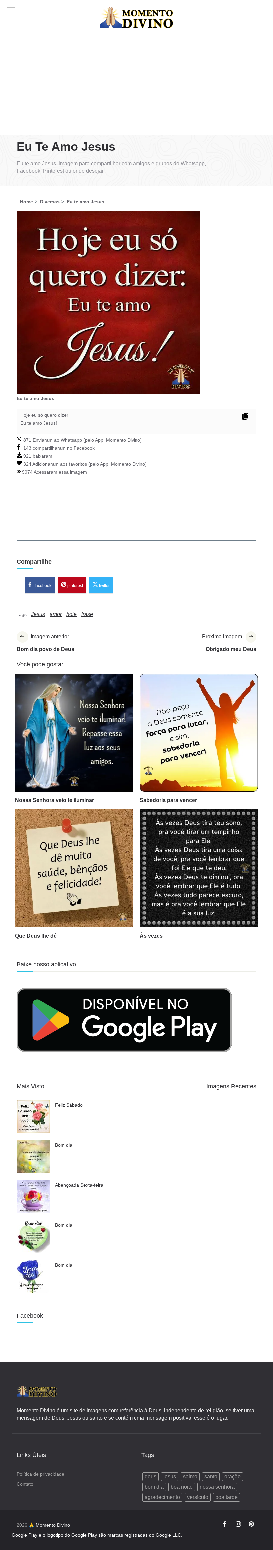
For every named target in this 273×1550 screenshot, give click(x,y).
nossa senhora (217, 1487)
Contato (25, 1484)
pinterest (74, 585)
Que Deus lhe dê (36, 936)
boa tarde (226, 1497)
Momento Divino (123, 440)
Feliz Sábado (69, 1105)
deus (150, 1476)
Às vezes (151, 936)
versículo (197, 1497)
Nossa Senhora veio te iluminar (54, 800)
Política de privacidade (40, 1474)
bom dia (154, 1487)
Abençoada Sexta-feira (79, 1185)
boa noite (182, 1487)
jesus (169, 1476)
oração (232, 1476)
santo (210, 1476)
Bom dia (63, 1145)
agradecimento (162, 1497)
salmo (190, 1476)
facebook (42, 585)
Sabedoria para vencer (168, 800)
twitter (104, 585)
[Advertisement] (136, 85)
